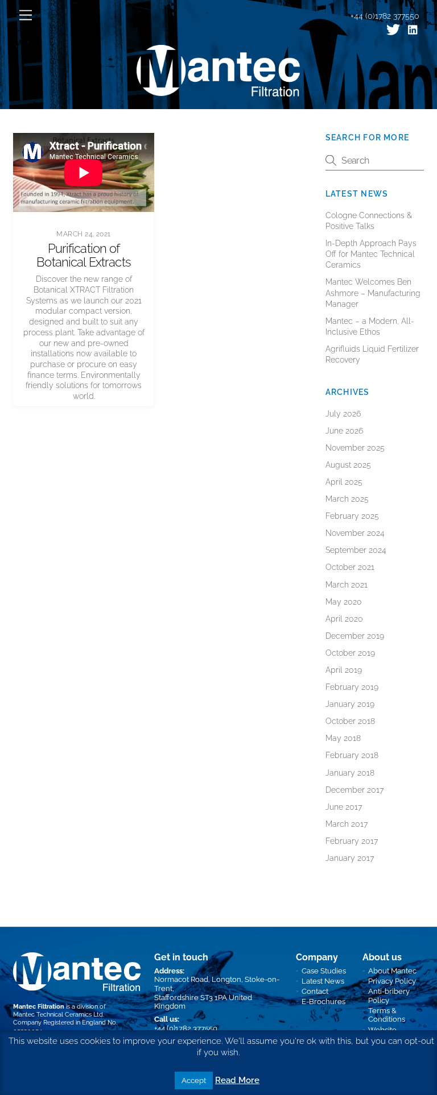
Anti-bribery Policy (389, 996)
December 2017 (354, 789)
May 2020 (343, 601)
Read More (237, 1080)
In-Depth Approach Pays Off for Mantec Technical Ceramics (371, 254)
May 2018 (343, 738)
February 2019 (351, 687)
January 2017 (349, 858)
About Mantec (392, 971)
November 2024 (355, 533)
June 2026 (344, 430)
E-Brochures (323, 1001)
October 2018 (350, 721)
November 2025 (355, 447)
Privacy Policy (392, 981)
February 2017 (351, 841)
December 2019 (354, 635)
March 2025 (347, 498)
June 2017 (343, 806)
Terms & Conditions (386, 1015)
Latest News (323, 981)
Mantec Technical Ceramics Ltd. (58, 1014)
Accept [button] (194, 1080)
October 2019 (350, 652)
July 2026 (343, 413)
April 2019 (343, 670)
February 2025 (352, 516)
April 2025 (343, 481)
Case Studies (324, 971)
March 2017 (346, 823)
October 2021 (349, 567)
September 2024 (355, 550)
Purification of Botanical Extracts (83, 255)
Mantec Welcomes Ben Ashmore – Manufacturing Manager (372, 292)
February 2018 (351, 755)
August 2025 (348, 464)
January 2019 (349, 704)
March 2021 (346, 584)
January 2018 (349, 772)
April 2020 (344, 618)
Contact (315, 991)
